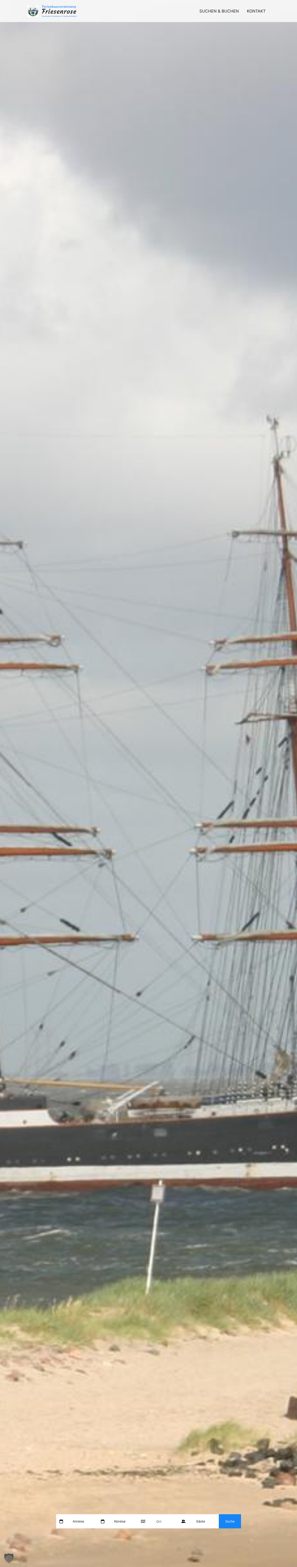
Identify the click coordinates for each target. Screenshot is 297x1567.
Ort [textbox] (158, 1521)
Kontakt (256, 11)
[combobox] (160, 1521)
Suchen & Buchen (219, 11)
